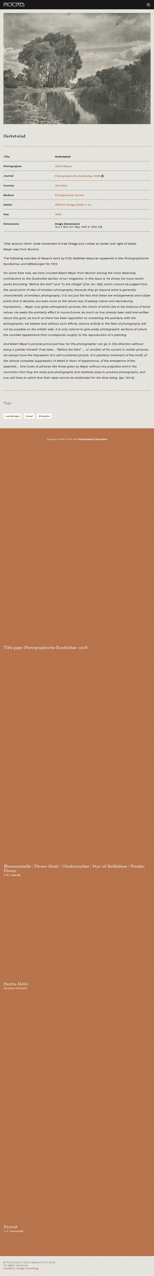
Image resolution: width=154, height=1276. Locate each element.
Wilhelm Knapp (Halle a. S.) (73, 204)
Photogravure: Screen (69, 195)
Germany (61, 185)
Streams (44, 416)
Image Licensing (27, 1268)
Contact (8, 1268)
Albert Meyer (63, 166)
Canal (29, 416)
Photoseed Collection (92, 439)
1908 (58, 214)
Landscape (12, 416)
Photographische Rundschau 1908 (78, 175)
